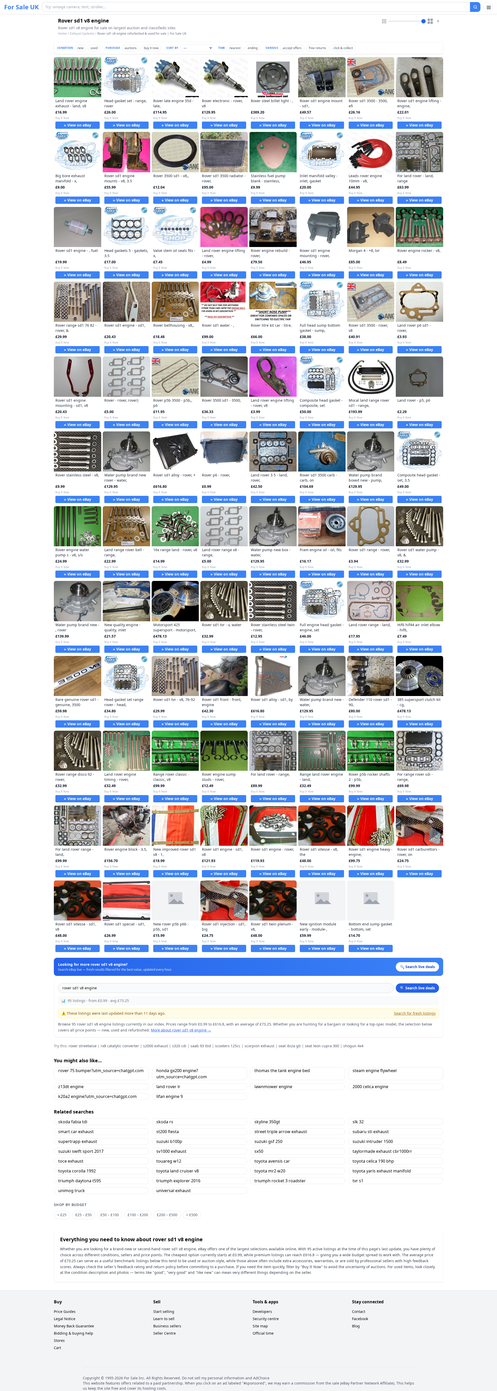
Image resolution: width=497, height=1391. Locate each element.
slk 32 (358, 1122)
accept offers (292, 48)
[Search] (475, 7)
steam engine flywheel (375, 1070)
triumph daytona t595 (79, 1181)
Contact (358, 1311)
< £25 (62, 1214)
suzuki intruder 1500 (373, 1141)
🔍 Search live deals (417, 987)
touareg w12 (168, 1161)
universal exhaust (173, 1190)
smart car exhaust (76, 1131)
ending (253, 48)
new (80, 48)
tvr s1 (358, 1181)
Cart (57, 1347)
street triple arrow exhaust (280, 1131)
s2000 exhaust (155, 1045)
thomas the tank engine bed (282, 1070)
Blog (356, 1325)
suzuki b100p (169, 1141)
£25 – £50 (83, 1214)
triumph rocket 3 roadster (280, 1181)
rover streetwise (83, 1045)
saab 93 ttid (201, 1045)
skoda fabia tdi (72, 1122)
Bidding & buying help (73, 1333)
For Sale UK (21, 7)
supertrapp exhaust (77, 1141)
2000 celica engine (370, 1086)
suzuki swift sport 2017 (81, 1151)
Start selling (163, 1311)
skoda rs (164, 1122)
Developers (262, 1311)
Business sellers (167, 1325)
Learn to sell (163, 1318)
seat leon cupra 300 (322, 1045)
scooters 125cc (227, 1045)
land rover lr (168, 1086)
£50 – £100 (109, 1214)
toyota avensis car (272, 1161)
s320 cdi (179, 1045)
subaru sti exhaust (371, 1131)
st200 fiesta (167, 1131)
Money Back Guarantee (74, 1325)
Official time (263, 1333)
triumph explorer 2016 (178, 1181)
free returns (317, 48)
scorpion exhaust (259, 1045)
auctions (131, 48)
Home (62, 34)
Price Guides (65, 1311)
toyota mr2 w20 (269, 1171)
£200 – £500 (167, 1214)
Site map (260, 1325)
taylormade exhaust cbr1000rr (382, 1151)
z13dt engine (71, 1086)
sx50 (258, 1151)
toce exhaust (70, 1161)
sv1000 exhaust (171, 1151)
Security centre (266, 1318)
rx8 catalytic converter (120, 1045)
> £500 (192, 1214)
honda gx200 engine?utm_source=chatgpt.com (181, 1074)
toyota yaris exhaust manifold (382, 1171)
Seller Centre (164, 1333)
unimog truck (71, 1190)
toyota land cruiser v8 (177, 1171)
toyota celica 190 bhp (373, 1161)
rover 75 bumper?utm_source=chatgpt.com (101, 1070)
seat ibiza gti (290, 1045)
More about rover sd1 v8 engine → (181, 1030)
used (94, 48)
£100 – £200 (138, 1214)
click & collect (343, 48)
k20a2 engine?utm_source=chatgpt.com (97, 1096)
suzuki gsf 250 (268, 1141)
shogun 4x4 (353, 1045)
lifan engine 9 (169, 1096)
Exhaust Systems (82, 33)
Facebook (360, 1318)
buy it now (151, 48)
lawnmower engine (273, 1086)
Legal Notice (64, 1318)
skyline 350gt (267, 1122)
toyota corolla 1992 (77, 1171)
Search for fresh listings (415, 1013)
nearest (234, 48)
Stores (59, 1340)
